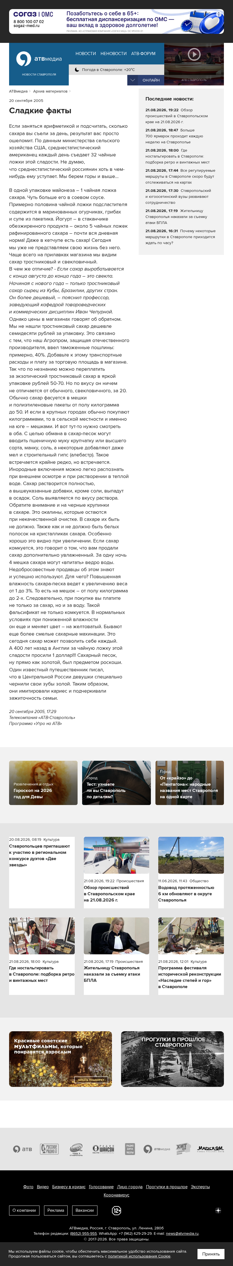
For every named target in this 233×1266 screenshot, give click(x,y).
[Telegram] (155, 1210)
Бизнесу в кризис (69, 1186)
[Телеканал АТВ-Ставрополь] (22, 1148)
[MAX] (180, 1210)
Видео (43, 1186)
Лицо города (130, 1186)
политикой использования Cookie (139, 1256)
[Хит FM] (183, 1148)
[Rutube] (205, 1210)
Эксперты (200, 1186)
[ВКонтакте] (143, 1210)
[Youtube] (193, 1210)
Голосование (101, 1186)
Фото (28, 1186)
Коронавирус (116, 1195)
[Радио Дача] (129, 1148)
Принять (211, 1254)
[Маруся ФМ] (210, 1148)
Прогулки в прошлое (167, 1186)
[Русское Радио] (49, 1148)
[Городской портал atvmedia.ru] (156, 1148)
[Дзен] (218, 1210)
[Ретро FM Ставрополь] (76, 1148)
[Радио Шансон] (103, 1148)
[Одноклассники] (168, 1210)
